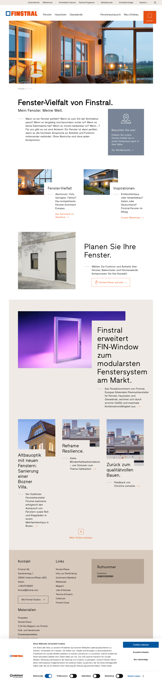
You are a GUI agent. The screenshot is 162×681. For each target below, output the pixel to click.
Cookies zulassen (141, 645)
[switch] (73, 676)
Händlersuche (107, 2)
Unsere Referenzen (130, 217)
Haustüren (61, 14)
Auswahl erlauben (141, 652)
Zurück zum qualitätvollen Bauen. (120, 470)
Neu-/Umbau (131, 14)
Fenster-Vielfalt (60, 188)
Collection (60, 598)
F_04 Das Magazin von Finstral (32, 626)
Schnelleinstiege (126, 2)
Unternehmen (34, 2)
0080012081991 (105, 576)
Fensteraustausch (110, 14)
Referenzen (48, 2)
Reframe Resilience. (73, 448)
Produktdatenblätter (27, 634)
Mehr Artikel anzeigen (80, 537)
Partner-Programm (87, 2)
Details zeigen (134, 676)
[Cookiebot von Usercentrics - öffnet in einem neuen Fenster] (16, 676)
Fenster (47, 14)
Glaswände (76, 14)
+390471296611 (25, 586)
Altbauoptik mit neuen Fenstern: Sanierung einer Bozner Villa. (29, 471)
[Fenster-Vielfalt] (35, 182)
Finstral (21, 89)
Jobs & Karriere (63, 590)
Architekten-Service (67, 2)
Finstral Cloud (62, 602)
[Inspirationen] (101, 182)
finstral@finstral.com (28, 590)
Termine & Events (64, 594)
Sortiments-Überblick (66, 577)
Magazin (60, 586)
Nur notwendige (141, 659)
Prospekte (23, 618)
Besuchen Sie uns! (123, 130)
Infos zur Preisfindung (66, 573)
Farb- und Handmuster (29, 630)
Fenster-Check (25, 622)
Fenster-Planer (62, 569)
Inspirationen (124, 188)
